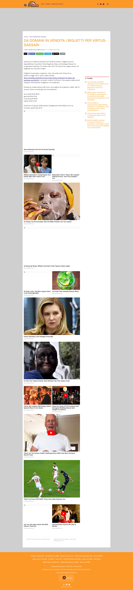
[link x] (98, 4)
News (42, 4)
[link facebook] (100, 4)
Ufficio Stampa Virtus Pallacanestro (34, 49)
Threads (56, 53)
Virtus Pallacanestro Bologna (37, 36)
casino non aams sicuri (67, 556)
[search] (107, 4)
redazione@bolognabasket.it (68, 572)
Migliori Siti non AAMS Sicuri (51, 562)
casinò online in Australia (39, 559)
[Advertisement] (66, 19)
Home (26, 36)
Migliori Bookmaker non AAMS (69, 562)
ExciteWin (51, 559)
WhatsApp (40, 53)
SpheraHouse (69, 586)
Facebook (32, 53)
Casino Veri (58, 559)
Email (63, 53)
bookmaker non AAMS (52, 556)
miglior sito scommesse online (84, 556)
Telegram (48, 53)
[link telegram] (103, 4)
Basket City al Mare (57, 4)
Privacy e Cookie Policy (37, 556)
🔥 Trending (88, 78)
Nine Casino (97, 559)
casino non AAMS (87, 559)
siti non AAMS (98, 556)
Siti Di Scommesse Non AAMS (72, 559)
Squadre (48, 4)
